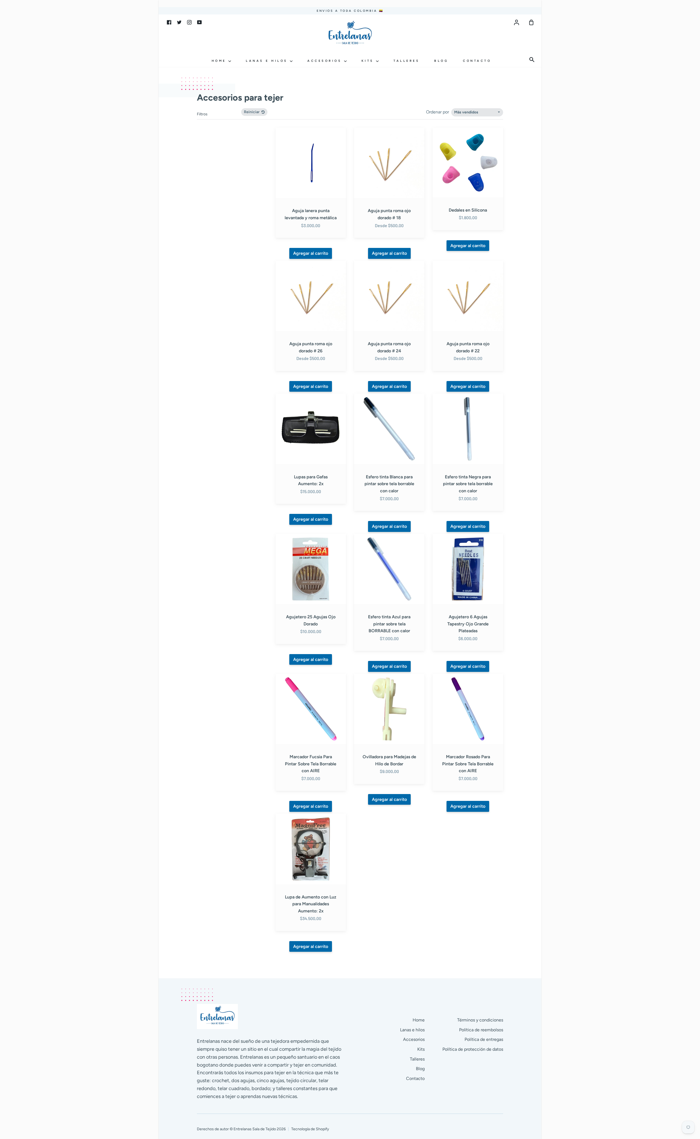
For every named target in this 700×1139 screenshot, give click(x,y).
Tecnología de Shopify (310, 1129)
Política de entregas (484, 1039)
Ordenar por (438, 112)
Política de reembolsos (481, 1029)
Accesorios (325, 61)
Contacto (477, 61)
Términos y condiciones (480, 1020)
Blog (441, 61)
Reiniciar (252, 112)
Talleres (406, 61)
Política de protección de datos (472, 1049)
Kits (368, 61)
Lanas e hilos (268, 61)
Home (220, 61)
